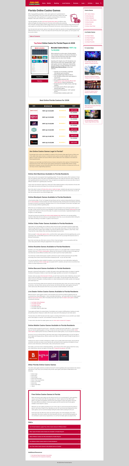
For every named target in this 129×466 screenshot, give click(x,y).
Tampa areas (73, 209)
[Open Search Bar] (101, 3)
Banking (56, 3)
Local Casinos (66, 3)
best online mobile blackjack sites (52, 215)
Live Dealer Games (89, 35)
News (97, 3)
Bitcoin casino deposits (63, 80)
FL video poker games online (42, 234)
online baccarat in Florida (46, 276)
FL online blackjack (34, 201)
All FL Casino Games (89, 14)
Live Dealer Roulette (36, 303)
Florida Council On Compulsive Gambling (41, 456)
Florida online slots (46, 189)
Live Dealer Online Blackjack (38, 302)
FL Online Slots (88, 24)
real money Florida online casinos (50, 21)
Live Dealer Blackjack (90, 37)
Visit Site (74, 110)
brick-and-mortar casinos (36, 297)
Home (44, 3)
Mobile (49, 3)
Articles (90, 3)
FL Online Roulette (89, 22)
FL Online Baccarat (89, 16)
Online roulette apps (44, 261)
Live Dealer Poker (35, 305)
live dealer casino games (68, 297)
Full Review (73, 112)
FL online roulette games (43, 251)
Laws (83, 3)
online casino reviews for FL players (61, 320)
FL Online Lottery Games (90, 20)
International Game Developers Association (41, 455)
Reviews (75, 3)
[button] (54, 427)
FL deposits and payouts (59, 348)
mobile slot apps (56, 189)
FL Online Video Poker (90, 26)
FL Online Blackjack (89, 18)
